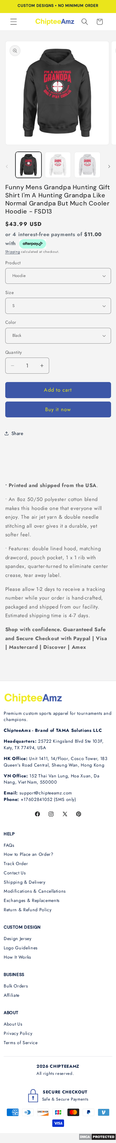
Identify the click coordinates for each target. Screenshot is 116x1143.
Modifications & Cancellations (35, 891)
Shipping (12, 251)
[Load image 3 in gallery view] (87, 165)
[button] (13, 21)
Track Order (16, 863)
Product (13, 263)
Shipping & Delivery (24, 882)
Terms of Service (21, 1043)
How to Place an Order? (29, 854)
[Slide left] (7, 166)
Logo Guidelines (21, 948)
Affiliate (11, 995)
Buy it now (58, 409)
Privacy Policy (18, 1033)
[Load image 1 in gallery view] (28, 165)
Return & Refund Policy (28, 910)
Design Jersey (18, 938)
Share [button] (17, 433)
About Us (13, 1024)
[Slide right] (109, 166)
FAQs (9, 845)
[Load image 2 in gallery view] (58, 165)
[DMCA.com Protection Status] (97, 1138)
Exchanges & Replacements (32, 900)
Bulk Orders (16, 986)
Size (9, 292)
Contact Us (15, 873)
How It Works (17, 957)
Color (10, 322)
